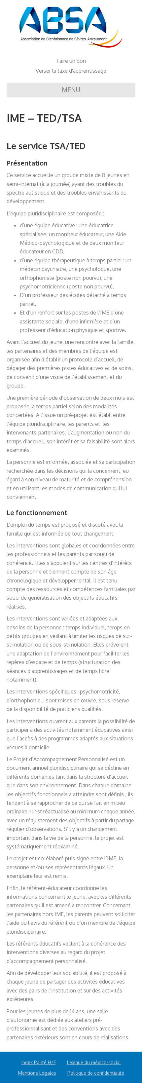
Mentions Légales (37, 1073)
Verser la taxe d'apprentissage (71, 70)
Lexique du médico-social (94, 1062)
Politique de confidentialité (95, 1073)
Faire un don (71, 60)
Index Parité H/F (38, 1062)
